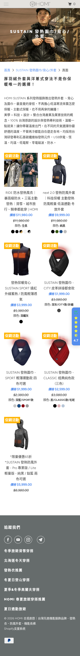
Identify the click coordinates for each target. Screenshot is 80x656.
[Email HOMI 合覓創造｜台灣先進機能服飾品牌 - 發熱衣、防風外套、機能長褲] (41, 540)
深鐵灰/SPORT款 (15, 406)
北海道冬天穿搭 (17, 560)
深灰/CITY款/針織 (59, 310)
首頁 (7, 70)
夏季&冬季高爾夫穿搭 (22, 590)
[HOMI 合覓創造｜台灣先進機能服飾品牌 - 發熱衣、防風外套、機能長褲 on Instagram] (29, 540)
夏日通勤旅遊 (15, 609)
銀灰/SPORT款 (27, 406)
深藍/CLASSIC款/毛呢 (63, 406)
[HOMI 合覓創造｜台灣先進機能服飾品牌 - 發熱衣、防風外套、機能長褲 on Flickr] (35, 540)
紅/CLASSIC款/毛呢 (59, 406)
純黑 (53, 231)
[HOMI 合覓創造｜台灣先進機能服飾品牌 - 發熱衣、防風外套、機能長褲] (40, 4)
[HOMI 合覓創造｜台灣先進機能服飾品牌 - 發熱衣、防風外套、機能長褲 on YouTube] (19, 540)
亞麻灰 (25, 231)
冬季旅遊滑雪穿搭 (19, 551)
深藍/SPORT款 (19, 406)
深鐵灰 (21, 321)
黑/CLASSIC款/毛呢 (55, 406)
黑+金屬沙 (21, 231)
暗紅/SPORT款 (23, 406)
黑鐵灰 (29, 231)
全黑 (13, 231)
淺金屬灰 (65, 231)
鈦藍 (61, 231)
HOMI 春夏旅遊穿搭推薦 (25, 599)
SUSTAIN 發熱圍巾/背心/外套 (36, 70)
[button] (76, 326)
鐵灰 (17, 231)
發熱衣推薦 (13, 570)
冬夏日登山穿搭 (17, 580)
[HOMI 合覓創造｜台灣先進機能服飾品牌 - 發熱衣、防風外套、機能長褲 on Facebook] (9, 540)
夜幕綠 (57, 231)
